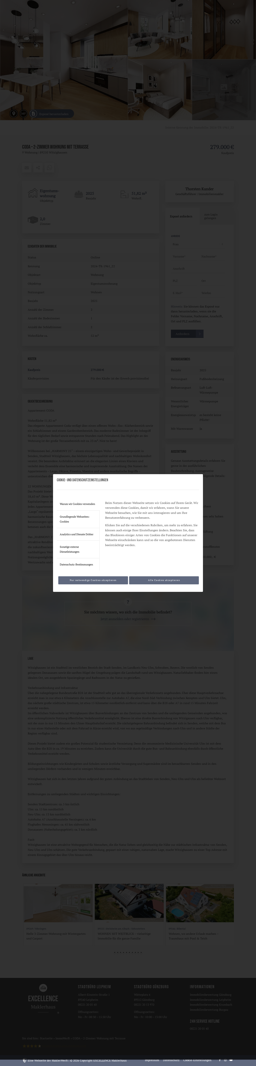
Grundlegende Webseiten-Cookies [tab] (75, 519)
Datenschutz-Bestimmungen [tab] (76, 564)
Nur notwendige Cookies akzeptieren (93, 580)
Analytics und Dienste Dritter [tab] (76, 534)
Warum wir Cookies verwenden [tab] (77, 504)
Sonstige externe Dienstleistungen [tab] (69, 549)
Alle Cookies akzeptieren (164, 580)
